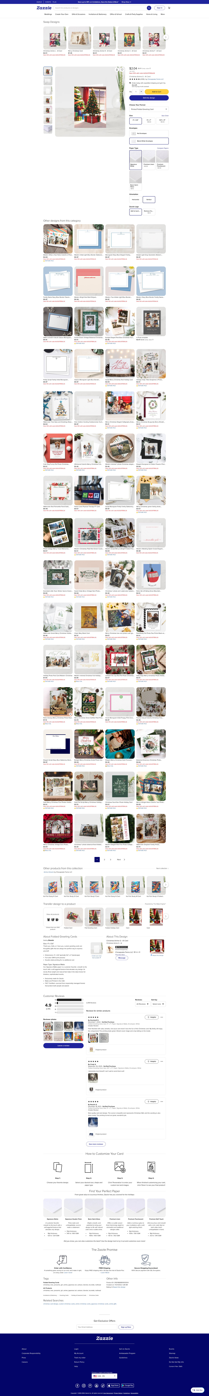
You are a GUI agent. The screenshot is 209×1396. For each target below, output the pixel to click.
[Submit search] (149, 8)
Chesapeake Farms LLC (155, 79)
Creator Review (93, 1026)
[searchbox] (102, 7)
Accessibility (134, 1393)
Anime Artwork (49, 872)
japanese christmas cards (99, 1304)
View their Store (120, 955)
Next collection (162, 868)
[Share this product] (117, 69)
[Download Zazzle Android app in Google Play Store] (127, 1385)
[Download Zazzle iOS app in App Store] (113, 1385)
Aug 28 (134, 85)
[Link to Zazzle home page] (45, 8)
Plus (54, 2)
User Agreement (108, 1393)
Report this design (157, 955)
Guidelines (126, 1393)
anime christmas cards (83, 1304)
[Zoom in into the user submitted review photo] (48, 1026)
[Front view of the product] (90, 102)
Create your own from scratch (96, 957)
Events (48, 2)
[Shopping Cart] (169, 7)
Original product (100, 1050)
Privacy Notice (118, 1393)
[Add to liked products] (122, 69)
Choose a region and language (102, 1372)
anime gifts (112, 1304)
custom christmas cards (67, 1304)
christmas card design (50, 1304)
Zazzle (39, 2)
